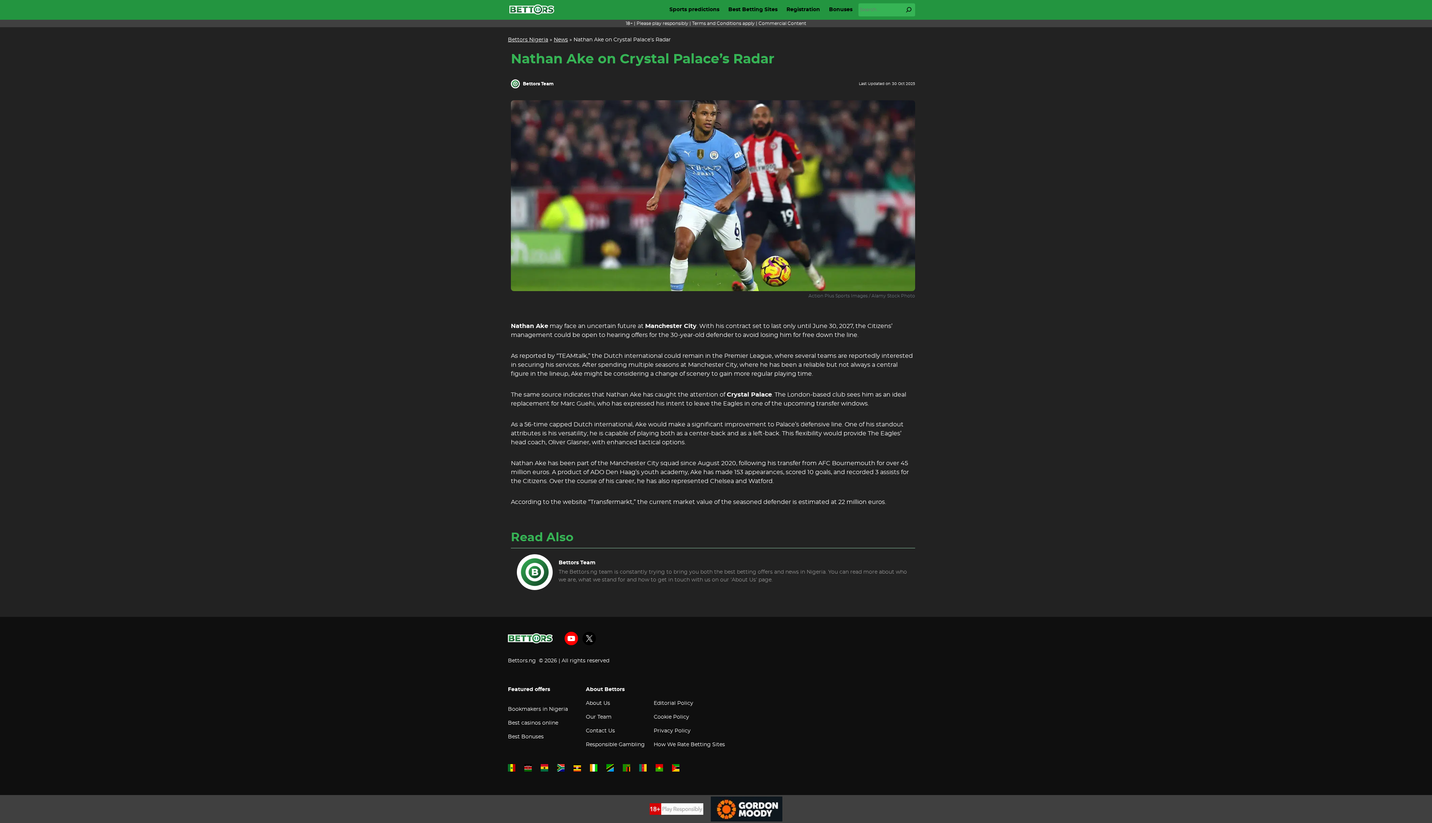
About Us (598, 703)
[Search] (908, 9)
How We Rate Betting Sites (689, 744)
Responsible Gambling (615, 744)
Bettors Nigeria (528, 39)
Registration (803, 9)
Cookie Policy (671, 717)
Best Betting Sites (753, 9)
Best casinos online (533, 723)
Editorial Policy (673, 703)
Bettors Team (538, 84)
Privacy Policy (672, 731)
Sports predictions (694, 9)
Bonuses (840, 9)
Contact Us (600, 731)
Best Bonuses (526, 737)
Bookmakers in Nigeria (538, 709)
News (561, 39)
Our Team (599, 717)
